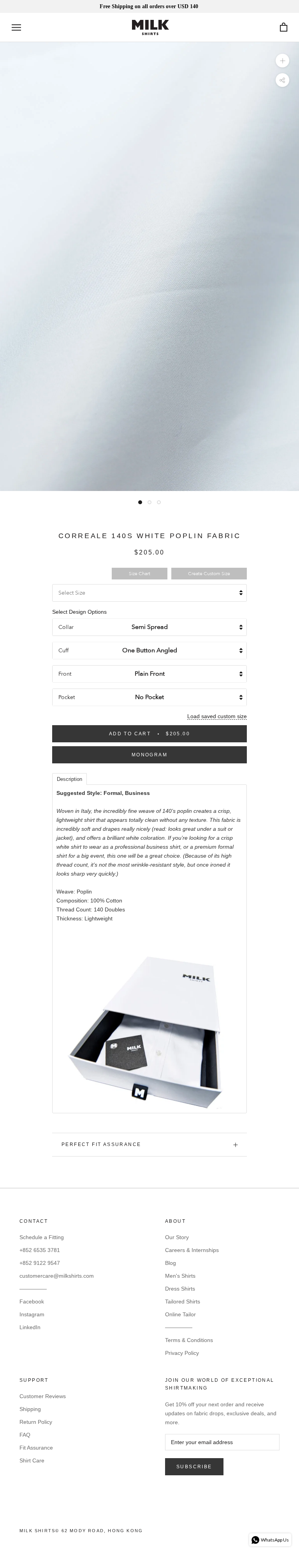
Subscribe (194, 1466)
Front (64, 674)
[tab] (69, 778)
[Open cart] (283, 27)
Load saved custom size (217, 716)
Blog (170, 1263)
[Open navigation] (16, 27)
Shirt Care (31, 1460)
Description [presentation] (69, 779)
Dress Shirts (180, 1289)
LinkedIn (29, 1327)
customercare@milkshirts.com (56, 1276)
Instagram (31, 1314)
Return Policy (35, 1422)
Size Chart (139, 573)
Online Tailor (180, 1314)
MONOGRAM (149, 755)
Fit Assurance (36, 1448)
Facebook (31, 1301)
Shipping (30, 1409)
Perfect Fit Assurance (101, 1144)
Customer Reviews (42, 1396)
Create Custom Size (209, 573)
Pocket (66, 697)
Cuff (63, 650)
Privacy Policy (182, 1353)
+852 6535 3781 (39, 1250)
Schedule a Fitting (41, 1237)
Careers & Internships (192, 1250)
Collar (66, 627)
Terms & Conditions (189, 1340)
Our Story (177, 1237)
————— (33, 1289)
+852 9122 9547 (39, 1263)
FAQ (24, 1435)
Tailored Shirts (182, 1301)
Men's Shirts (180, 1276)
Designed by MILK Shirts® (149, 1533)
